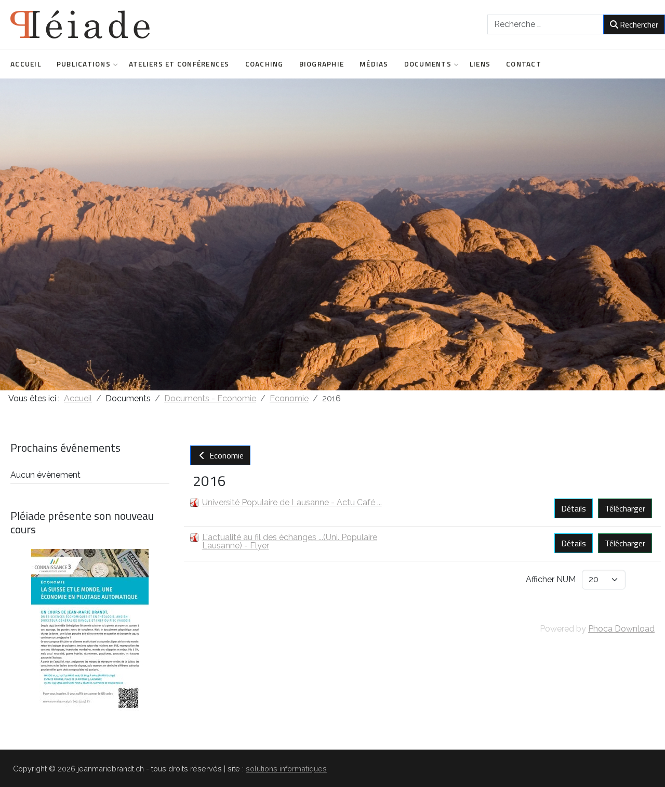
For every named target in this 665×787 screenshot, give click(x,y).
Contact (523, 64)
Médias (374, 64)
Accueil (25, 64)
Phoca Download (621, 629)
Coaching (264, 64)
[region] (332, 234)
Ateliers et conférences (179, 64)
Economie (225, 455)
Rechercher (639, 24)
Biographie (321, 64)
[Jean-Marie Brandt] (80, 24)
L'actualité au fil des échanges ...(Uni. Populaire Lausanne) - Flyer (289, 541)
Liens (480, 64)
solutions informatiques (286, 768)
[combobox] (545, 24)
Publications (84, 64)
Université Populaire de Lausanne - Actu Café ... (292, 502)
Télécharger (625, 508)
